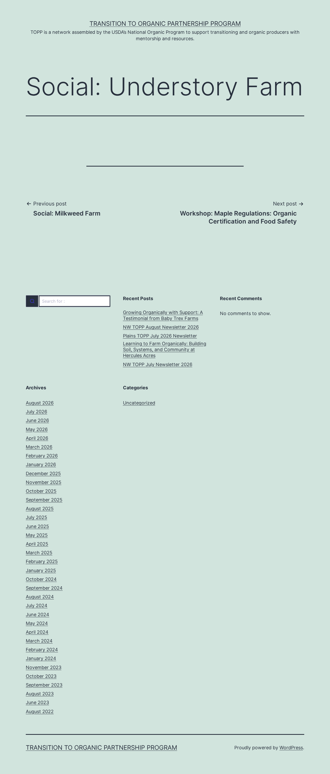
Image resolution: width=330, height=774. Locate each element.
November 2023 (43, 667)
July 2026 (36, 411)
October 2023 (41, 676)
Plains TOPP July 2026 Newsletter (160, 336)
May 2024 (37, 623)
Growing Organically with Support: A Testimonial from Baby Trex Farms (163, 315)
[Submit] (32, 301)
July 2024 (36, 605)
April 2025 (37, 544)
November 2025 (43, 482)
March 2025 (39, 552)
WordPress (291, 747)
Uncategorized (139, 403)
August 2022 (40, 711)
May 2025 (37, 535)
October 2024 (41, 579)
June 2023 (37, 702)
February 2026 (42, 455)
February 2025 (42, 561)
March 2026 (39, 447)
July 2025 (36, 517)
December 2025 (43, 473)
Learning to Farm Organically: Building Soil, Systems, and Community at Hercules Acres (164, 349)
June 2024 (37, 614)
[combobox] (68, 301)
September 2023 (44, 685)
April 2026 (37, 438)
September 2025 (44, 500)
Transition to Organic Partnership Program (165, 23)
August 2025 (40, 508)
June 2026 (37, 420)
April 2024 (37, 632)
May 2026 (37, 429)
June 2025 (37, 526)
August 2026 (40, 403)
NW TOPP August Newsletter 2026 (161, 327)
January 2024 (41, 658)
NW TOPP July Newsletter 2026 (157, 364)
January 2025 (41, 570)
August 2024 (40, 596)
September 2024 (44, 588)
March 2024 (39, 641)
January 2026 (41, 464)
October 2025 (41, 491)
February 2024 (42, 649)
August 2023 (40, 693)
